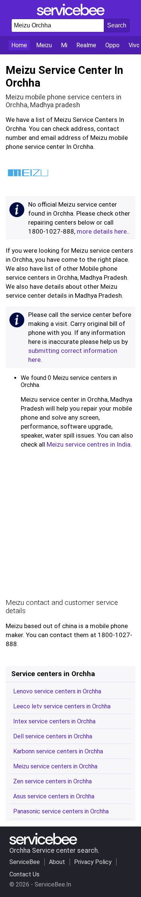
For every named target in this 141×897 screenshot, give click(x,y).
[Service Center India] (71, 13)
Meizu (44, 45)
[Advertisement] (70, 525)
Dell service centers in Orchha (52, 736)
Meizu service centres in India (88, 444)
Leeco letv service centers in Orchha (62, 706)
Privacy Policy (93, 862)
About (57, 862)
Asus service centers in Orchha (53, 796)
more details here (102, 231)
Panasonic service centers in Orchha (61, 811)
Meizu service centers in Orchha (55, 766)
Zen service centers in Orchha (52, 781)
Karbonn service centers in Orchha (58, 751)
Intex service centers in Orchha (54, 721)
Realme (86, 45)
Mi (64, 45)
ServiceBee (24, 862)
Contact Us (24, 874)
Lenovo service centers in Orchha (57, 691)
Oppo (112, 45)
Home (19, 45)
